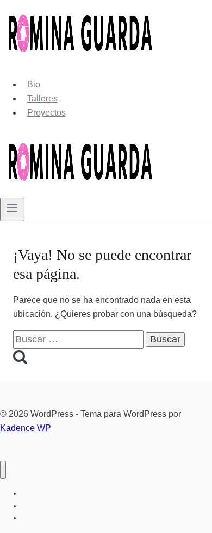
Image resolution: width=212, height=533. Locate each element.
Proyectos (46, 112)
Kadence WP (25, 428)
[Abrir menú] (12, 209)
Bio (33, 84)
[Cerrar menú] (3, 470)
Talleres (42, 98)
